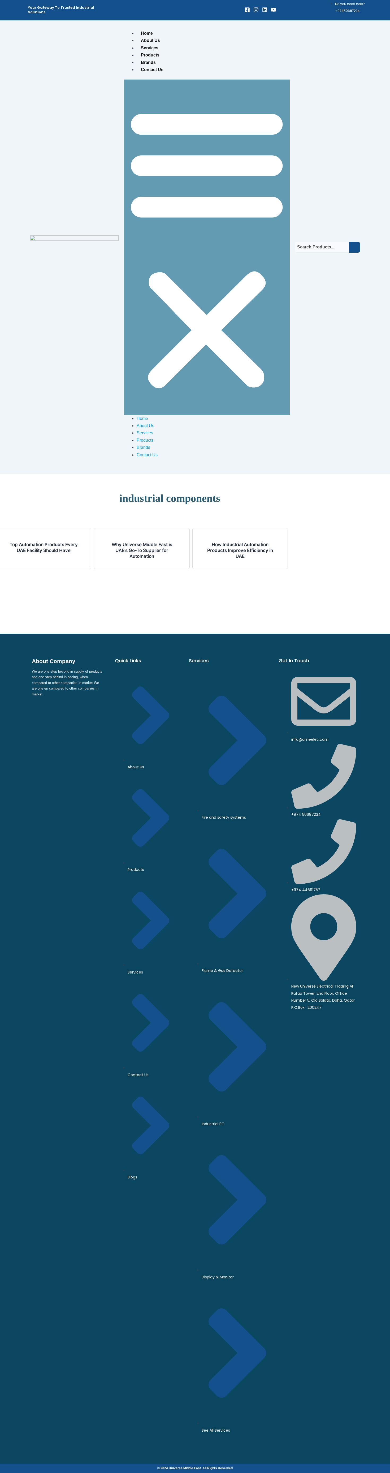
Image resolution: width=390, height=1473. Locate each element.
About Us (150, 40)
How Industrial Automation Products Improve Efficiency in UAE (240, 550)
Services (149, 48)
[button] (207, 247)
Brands (148, 62)
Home (147, 33)
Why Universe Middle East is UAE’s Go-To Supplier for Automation (142, 550)
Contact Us (152, 69)
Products (150, 55)
